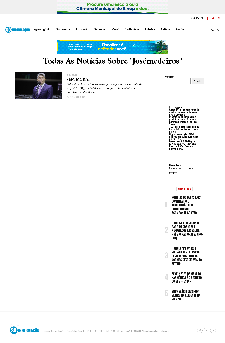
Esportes (100, 29)
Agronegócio (42, 29)
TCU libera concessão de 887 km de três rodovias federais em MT (184, 129)
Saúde (180, 29)
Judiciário (132, 29)
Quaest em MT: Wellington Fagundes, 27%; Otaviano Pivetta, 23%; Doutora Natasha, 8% (182, 145)
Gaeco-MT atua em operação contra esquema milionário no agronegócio (184, 112)
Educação (82, 29)
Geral (115, 29)
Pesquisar (169, 77)
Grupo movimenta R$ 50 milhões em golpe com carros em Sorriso (184, 136)
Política (150, 29)
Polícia (165, 29)
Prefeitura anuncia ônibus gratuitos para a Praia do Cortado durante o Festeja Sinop (183, 120)
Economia (63, 29)
